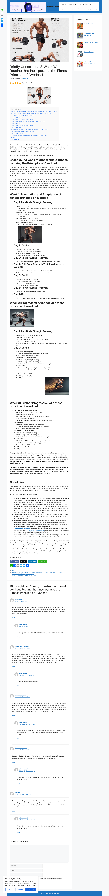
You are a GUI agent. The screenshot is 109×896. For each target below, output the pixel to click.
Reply (13, 617)
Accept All (31, 889)
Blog (71, 9)
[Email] (2, 16)
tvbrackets (18, 599)
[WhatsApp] (2, 9)
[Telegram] (2, 19)
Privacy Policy (87, 9)
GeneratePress (63, 893)
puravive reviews (20, 695)
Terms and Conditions (85, 4)
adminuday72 (23, 624)
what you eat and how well (35, 531)
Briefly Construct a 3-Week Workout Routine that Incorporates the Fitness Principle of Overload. (37, 572)
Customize (10, 889)
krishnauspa (53, 6)
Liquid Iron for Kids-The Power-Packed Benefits (24, 575)
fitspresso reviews (21, 748)
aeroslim (17, 792)
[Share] (2, 25)
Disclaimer (64, 9)
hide (20, 109)
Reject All (20, 889)
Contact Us (72, 4)
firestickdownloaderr (22, 646)
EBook (96, 9)
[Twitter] (2, 22)
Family (78, 9)
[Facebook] (2, 13)
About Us (63, 4)
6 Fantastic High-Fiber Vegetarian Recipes (23, 574)
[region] (20, 884)
